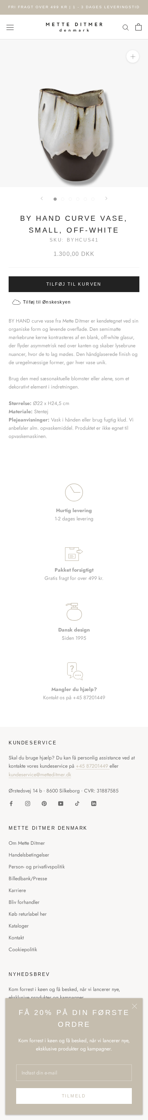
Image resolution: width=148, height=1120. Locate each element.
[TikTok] (77, 803)
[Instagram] (27, 803)
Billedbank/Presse (28, 878)
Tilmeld (74, 1095)
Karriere (17, 890)
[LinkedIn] (93, 803)
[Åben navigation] (10, 27)
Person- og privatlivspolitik (37, 866)
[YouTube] (60, 803)
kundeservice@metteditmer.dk (40, 774)
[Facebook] (11, 803)
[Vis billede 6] (92, 199)
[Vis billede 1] (55, 199)
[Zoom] (132, 56)
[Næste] (106, 198)
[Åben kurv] (138, 26)
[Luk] (134, 1006)
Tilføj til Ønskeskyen (47, 302)
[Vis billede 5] (85, 199)
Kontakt (16, 937)
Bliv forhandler (24, 902)
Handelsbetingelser (29, 854)
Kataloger (19, 925)
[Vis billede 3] (70, 199)
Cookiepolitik (23, 949)
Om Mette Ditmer (27, 843)
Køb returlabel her (28, 914)
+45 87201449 (93, 765)
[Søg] (125, 27)
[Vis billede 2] (62, 199)
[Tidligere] (42, 198)
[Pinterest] (44, 803)
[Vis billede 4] (77, 199)
